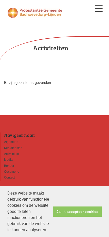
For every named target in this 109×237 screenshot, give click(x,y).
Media (8, 159)
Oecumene (11, 171)
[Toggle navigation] (99, 8)
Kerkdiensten (13, 148)
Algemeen (11, 142)
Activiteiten (11, 154)
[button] (49, 230)
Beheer (9, 166)
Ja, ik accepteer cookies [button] (77, 212)
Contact (9, 177)
